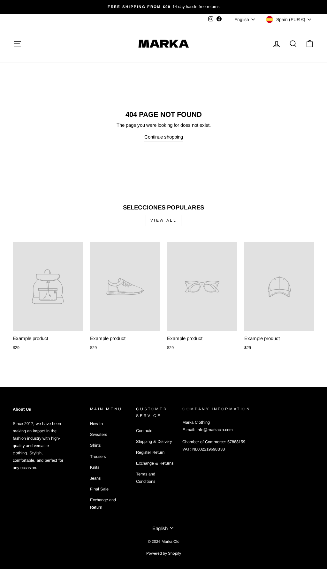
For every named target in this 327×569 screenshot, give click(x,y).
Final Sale (99, 489)
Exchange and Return (103, 503)
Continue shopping (163, 137)
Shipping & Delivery (154, 441)
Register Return (150, 452)
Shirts (95, 445)
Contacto (144, 430)
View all (163, 220)
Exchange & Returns (154, 463)
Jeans (95, 478)
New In (96, 423)
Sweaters (98, 434)
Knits (94, 467)
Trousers (98, 456)
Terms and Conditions (145, 478)
